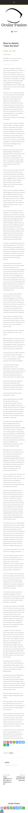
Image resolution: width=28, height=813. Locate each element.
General (11, 753)
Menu (16, 31)
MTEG (6, 51)
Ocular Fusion (14, 25)
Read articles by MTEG (11, 765)
